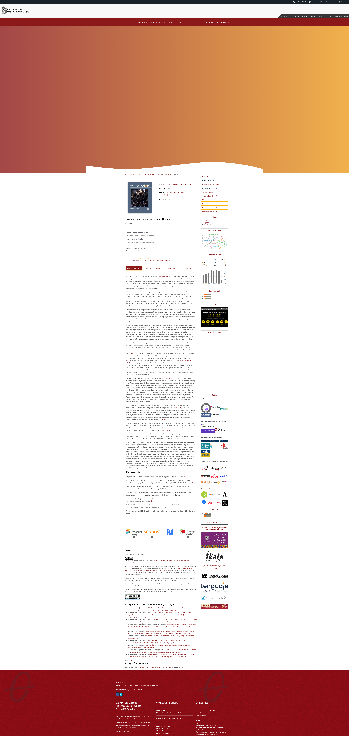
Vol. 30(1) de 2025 (208, 192)
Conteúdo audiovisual (209, 212)
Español (206, 223)
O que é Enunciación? (209, 196)
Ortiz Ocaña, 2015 (168, 378)
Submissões (145, 22)
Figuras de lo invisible (152, 636)
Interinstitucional (325, 16)
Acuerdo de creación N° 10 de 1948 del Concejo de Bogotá (133, 722)
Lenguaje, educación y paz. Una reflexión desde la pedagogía (170, 640)
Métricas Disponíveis (152, 268)
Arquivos (159, 22)
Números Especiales (170, 22)
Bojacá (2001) (166, 430)
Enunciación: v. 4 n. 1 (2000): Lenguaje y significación (172, 633)
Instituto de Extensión (308, 16)
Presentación (149, 645)
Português (207, 225)
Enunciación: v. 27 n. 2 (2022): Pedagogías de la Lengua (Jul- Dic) (159, 652)
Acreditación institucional (290, 16)
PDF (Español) (134, 260)
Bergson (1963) (164, 276)
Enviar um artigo (208, 180)
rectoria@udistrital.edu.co (203, 715)
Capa (138, 22)
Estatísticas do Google (210, 208)
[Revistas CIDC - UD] (205, 22)
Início (126, 174)
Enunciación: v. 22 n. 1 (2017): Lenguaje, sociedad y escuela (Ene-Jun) (151, 643)
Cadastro (223, 22)
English (206, 221)
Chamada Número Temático (212, 184)
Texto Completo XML (134, 268)
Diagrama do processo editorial (213, 200)
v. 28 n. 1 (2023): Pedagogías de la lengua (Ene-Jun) (155, 174)
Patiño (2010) (163, 419)
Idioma (211, 22)
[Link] (190, 483)
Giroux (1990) (177, 408)
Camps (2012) (134, 354)
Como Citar (188, 268)
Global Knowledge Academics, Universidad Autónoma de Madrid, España (214, 567)
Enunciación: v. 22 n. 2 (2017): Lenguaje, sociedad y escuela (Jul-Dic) (151, 622)
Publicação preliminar (209, 188)
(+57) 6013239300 (202, 732)
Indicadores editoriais (209, 204)
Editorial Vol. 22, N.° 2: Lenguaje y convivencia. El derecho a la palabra (173, 619)
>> (131, 660)
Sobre (180, 22)
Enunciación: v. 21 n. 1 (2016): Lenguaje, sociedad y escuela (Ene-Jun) (160, 610)
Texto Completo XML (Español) (161, 260)
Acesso (230, 22)
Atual (152, 22)
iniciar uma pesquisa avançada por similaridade (155, 667)
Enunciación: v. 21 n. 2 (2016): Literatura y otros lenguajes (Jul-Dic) (163, 657)
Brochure (205, 176)
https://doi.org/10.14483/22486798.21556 (176, 184)
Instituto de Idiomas (341, 16)
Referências (171, 268)
